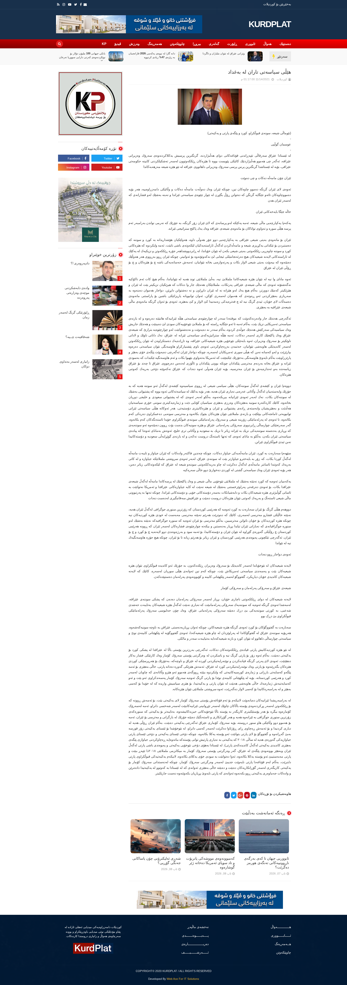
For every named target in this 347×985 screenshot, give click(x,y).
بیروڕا (197, 44)
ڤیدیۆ (117, 44)
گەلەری (214, 44)
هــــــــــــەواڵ (281, 927)
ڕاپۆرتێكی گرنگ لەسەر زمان (74, 315)
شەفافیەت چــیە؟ (77, 337)
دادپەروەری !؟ (80, 263)
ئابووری (250, 44)
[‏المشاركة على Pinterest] (247, 795)
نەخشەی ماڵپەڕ (198, 927)
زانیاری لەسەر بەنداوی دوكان (74, 364)
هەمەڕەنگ (155, 44)
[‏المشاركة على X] (234, 795)
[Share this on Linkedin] (253, 795)
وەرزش (134, 44)
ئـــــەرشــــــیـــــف (195, 952)
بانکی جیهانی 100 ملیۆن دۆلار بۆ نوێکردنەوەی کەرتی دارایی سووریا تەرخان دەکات (152, 57)
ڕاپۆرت (232, 44)
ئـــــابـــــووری (281, 935)
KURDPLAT (270, 24)
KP (104, 44)
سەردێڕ (282, 56)
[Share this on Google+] (240, 795)
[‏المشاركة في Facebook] (227, 795)
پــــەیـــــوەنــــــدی (195, 935)
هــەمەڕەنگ (283, 944)
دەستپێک (285, 44)
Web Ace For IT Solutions (183, 978)
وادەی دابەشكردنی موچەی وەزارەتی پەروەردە (77, 292)
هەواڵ (267, 44)
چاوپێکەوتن (177, 44)
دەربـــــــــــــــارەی (195, 944)
